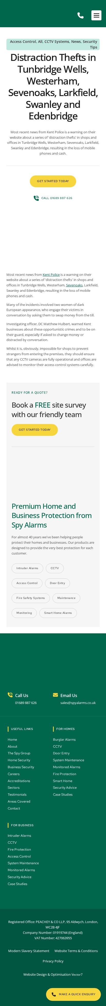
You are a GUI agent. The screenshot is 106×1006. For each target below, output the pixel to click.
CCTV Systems (57, 41)
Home (13, 739)
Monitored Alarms (67, 767)
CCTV (58, 746)
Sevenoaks (74, 285)
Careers (14, 774)
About (13, 746)
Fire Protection (65, 774)
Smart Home (63, 781)
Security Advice (65, 787)
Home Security (19, 760)
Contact (14, 808)
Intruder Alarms (20, 835)
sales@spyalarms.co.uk (78, 702)
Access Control (23, 41)
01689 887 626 (26, 702)
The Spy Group (19, 753)
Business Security (21, 767)
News (76, 41)
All (40, 41)
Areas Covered (19, 801)
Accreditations (19, 781)
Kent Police (51, 274)
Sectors (14, 787)
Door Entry (61, 753)
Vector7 (77, 974)
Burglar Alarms (64, 739)
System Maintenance (69, 760)
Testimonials (17, 794)
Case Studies (63, 794)
